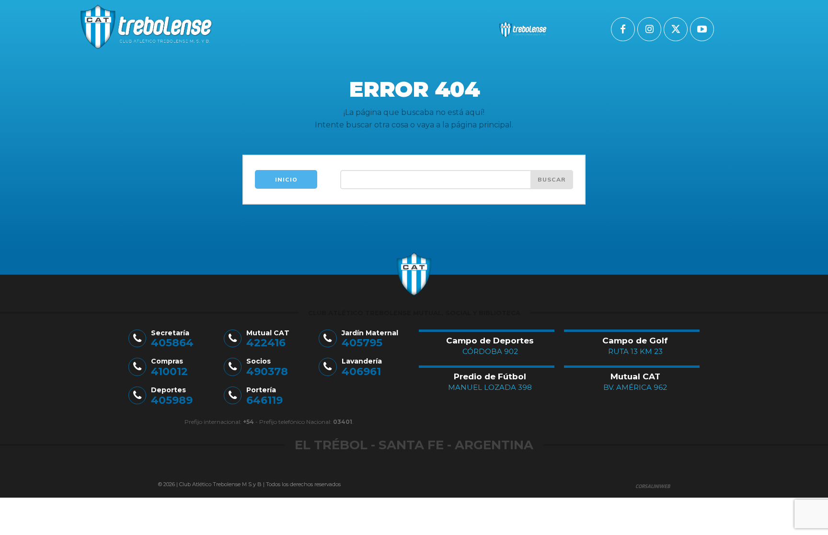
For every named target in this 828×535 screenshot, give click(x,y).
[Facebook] (623, 29)
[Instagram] (649, 29)
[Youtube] (702, 29)
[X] (676, 29)
